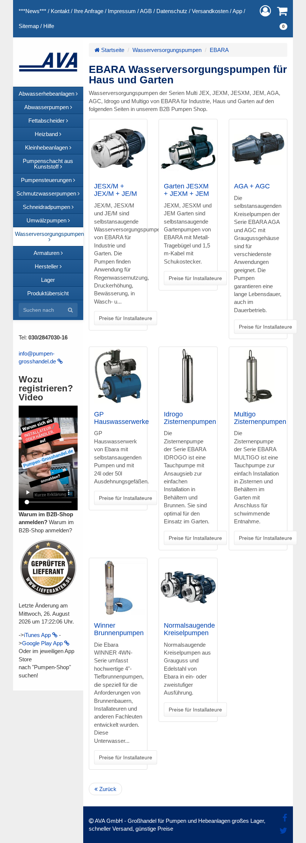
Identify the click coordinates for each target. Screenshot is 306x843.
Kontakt (60, 11)
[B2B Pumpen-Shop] (48, 62)
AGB (146, 11)
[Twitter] (283, 831)
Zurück (107, 789)
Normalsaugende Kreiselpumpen (189, 629)
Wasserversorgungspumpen (167, 50)
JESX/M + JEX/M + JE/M (115, 189)
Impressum (122, 11)
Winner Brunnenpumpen (119, 629)
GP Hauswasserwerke (121, 417)
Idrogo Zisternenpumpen (190, 417)
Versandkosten (210, 11)
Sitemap (29, 26)
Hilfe (48, 26)
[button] (265, 11)
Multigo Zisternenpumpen (260, 417)
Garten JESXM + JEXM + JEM (186, 189)
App (237, 11)
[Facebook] (284, 818)
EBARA (219, 50)
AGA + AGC (252, 186)
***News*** (32, 11)
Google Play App (43, 643)
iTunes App (38, 635)
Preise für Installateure (125, 318)
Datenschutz (171, 11)
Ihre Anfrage (88, 11)
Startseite (112, 50)
